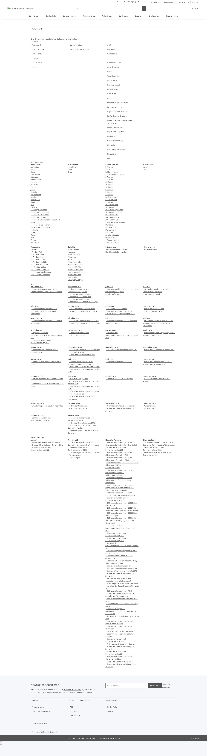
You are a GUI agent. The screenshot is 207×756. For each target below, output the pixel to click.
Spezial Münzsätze (112, 235)
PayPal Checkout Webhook (117, 111)
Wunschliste (112, 80)
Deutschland (36, 179)
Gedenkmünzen (111, 197)
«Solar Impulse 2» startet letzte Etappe (84, 367)
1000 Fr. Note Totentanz (40, 274)
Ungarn (34, 235)
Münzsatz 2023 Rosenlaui (116, 309)
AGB (109, 45)
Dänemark (35, 177)
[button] (183, 8)
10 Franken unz (111, 205)
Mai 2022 (146, 318)
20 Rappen (109, 184)
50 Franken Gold (111, 215)
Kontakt (195, 2)
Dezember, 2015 (149, 359)
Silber (70, 172)
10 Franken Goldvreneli (40, 215)
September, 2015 (37, 376)
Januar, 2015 (110, 376)
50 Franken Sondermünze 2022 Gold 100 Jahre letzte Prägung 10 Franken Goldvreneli (158, 323)
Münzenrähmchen (75, 269)
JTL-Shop (202, 738)
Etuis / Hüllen (73, 249)
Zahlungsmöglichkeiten (79, 49)
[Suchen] (144, 8)
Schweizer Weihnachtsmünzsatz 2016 (159, 350)
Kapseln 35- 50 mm (75, 267)
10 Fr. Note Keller (37, 254)
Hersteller (111, 98)
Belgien (34, 169)
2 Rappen (109, 192)
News (109, 71)
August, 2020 (110, 330)
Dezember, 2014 (149, 376)
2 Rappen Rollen (112, 242)
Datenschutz (112, 54)
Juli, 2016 (71, 359)
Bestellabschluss (114, 63)
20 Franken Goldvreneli (40, 212)
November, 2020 (75, 330)
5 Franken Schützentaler (115, 222)
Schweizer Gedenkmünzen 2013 (82, 423)
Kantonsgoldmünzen (39, 210)
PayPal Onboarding (115, 127)
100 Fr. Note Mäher (38, 267)
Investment (72, 167)
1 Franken (109, 179)
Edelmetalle (37, 63)
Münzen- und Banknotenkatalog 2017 (121, 350)
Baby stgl (109, 232)
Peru (32, 205)
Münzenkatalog (74, 254)
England (34, 182)
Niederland (35, 200)
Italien (33, 187)
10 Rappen (109, 187)
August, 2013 (73, 415)
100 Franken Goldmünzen (41, 227)
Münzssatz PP (110, 230)
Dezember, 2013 (149, 403)
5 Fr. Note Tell (36, 252)
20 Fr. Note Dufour (38, 259)
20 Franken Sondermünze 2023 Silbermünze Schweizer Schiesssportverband (156, 291)
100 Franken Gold (112, 217)
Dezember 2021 (37, 330)
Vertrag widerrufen (40, 723)
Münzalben (72, 257)
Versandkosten (76, 45)
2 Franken (109, 177)
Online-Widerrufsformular (117, 102)
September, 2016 (150, 347)
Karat (70, 259)
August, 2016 (36, 359)
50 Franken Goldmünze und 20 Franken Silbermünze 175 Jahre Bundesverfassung (121, 291)
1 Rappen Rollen (112, 240)
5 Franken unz (111, 200)
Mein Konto (184, 2)
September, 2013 (37, 415)
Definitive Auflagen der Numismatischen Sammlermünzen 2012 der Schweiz (84, 381)
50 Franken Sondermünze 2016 (119, 362)
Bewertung (111, 94)
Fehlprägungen (111, 172)
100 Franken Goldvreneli (40, 225)
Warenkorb (155, 2)
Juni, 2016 (109, 359)
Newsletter (111, 154)
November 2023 (74, 286)
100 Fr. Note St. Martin (40, 269)
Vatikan (33, 240)
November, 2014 (37, 403)
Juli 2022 (108, 318)
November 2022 (37, 318)
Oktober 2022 (73, 318)
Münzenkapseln (74, 262)
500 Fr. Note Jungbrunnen (41, 272)
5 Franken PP (110, 202)
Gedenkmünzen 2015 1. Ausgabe (119, 379)
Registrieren (112, 136)
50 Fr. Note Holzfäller (39, 262)
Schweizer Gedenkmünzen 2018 (82, 355)
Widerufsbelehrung (115, 140)
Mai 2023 (146, 286)
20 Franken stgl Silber (114, 210)
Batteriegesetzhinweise (116, 149)
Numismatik (73, 440)
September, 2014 (112, 403)
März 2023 (35, 306)
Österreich (35, 202)
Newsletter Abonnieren (166, 685)
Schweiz (34, 207)
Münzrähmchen (74, 274)
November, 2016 (112, 347)
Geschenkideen (150, 249)
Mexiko (33, 197)
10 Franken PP (111, 207)
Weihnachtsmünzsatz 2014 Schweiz (120, 406)
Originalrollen (111, 237)
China (33, 172)
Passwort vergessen (115, 107)
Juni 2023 (109, 286)
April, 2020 (147, 330)
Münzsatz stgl (111, 227)
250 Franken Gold (112, 220)
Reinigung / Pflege (75, 280)
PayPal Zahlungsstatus (116, 132)
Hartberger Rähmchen (77, 272)
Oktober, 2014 (74, 403)
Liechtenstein (36, 194)
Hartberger (72, 277)
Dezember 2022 (149, 306)
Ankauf (34, 440)
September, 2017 (75, 347)
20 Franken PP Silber (113, 212)
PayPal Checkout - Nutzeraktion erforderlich (119, 121)
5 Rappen (109, 189)
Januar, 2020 (36, 347)
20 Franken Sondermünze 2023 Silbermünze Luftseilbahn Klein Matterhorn (44, 311)
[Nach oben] (1, 742)
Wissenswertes (150, 406)
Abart (107, 169)
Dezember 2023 (37, 286)
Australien (35, 167)
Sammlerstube (169, 2)
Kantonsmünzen (151, 247)
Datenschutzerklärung (72, 690)
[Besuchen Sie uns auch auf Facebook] (32, 727)
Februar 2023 (73, 306)
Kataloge (71, 252)
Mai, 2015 (72, 376)
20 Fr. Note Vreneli (38, 257)
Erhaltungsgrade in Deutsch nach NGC (47, 406)
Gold (70, 169)
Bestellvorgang (113, 67)
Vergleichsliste (113, 76)
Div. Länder (35, 242)
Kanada (34, 192)
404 (108, 158)
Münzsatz (109, 225)
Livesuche (111, 145)
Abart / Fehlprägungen (114, 174)
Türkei (33, 232)
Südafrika (34, 230)
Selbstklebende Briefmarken (116, 249)
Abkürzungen (149, 408)
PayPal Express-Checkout (117, 116)
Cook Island (35, 174)
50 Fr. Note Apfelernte (39, 264)
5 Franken (109, 167)
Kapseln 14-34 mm (75, 264)
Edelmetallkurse (149, 440)
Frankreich (35, 184)
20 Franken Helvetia (38, 217)
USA (32, 237)
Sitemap (35, 67)
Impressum (111, 49)
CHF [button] (144, 2)
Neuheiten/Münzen (113, 440)
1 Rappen (109, 194)
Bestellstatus (112, 89)
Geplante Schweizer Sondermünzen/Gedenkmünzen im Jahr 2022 (46, 335)
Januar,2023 (110, 306)
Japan (33, 189)
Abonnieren (155, 686)
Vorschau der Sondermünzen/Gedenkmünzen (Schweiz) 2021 (122, 335)
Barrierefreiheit (113, 85)
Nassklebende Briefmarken (116, 252)
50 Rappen (109, 182)
